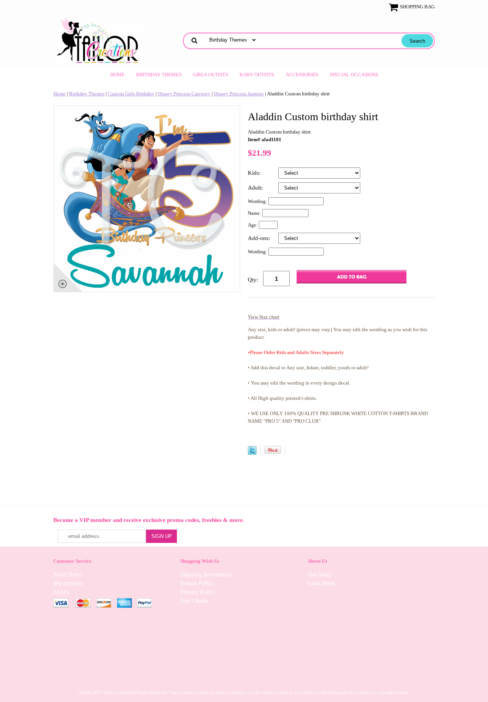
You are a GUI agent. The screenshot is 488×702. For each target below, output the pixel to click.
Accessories (302, 74)
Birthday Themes (158, 74)
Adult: (256, 188)
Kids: (255, 173)
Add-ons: (259, 238)
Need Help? (67, 574)
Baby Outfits (256, 74)
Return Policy (197, 583)
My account (67, 583)
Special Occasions (354, 74)
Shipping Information (206, 574)
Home (117, 74)
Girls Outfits (210, 74)
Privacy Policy (197, 592)
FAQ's (61, 592)
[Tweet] (252, 453)
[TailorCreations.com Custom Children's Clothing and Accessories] (100, 40)
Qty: (253, 280)
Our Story (320, 574)
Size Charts (194, 600)
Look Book (322, 583)
